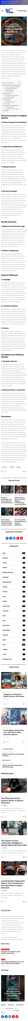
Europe (12, 467)
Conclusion (5, 110)
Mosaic (18, 467)
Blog (7, 21)
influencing (11, 178)
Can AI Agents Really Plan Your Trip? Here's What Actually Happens (13, 732)
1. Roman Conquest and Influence (12, 86)
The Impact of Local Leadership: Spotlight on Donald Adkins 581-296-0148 (14, 843)
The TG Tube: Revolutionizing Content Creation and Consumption (7, 522)
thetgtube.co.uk (5, 939)
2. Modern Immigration (10, 97)
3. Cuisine (7, 103)
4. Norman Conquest (9, 91)
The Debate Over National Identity (11, 105)
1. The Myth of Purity (9, 107)
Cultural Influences (7, 98)
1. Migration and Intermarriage (11, 95)
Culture (4, 467)
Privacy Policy (19, 1004)
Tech (5, 722)
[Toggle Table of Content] (18, 83)
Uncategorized (7, 686)
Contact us (11, 1004)
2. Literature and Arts (10, 102)
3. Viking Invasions (9, 90)
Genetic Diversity (7, 93)
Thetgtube (8, 36)
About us (3, 1004)
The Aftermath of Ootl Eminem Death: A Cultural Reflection (12, 800)
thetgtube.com (9, 1008)
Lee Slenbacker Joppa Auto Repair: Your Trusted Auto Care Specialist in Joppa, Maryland (13, 884)
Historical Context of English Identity (11, 85)
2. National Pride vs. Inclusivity (11, 108)
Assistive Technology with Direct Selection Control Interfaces (7, 500)
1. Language (7, 100)
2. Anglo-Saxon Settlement (11, 88)
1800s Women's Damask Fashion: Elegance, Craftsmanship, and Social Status (20, 501)
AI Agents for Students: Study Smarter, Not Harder (13, 695)
